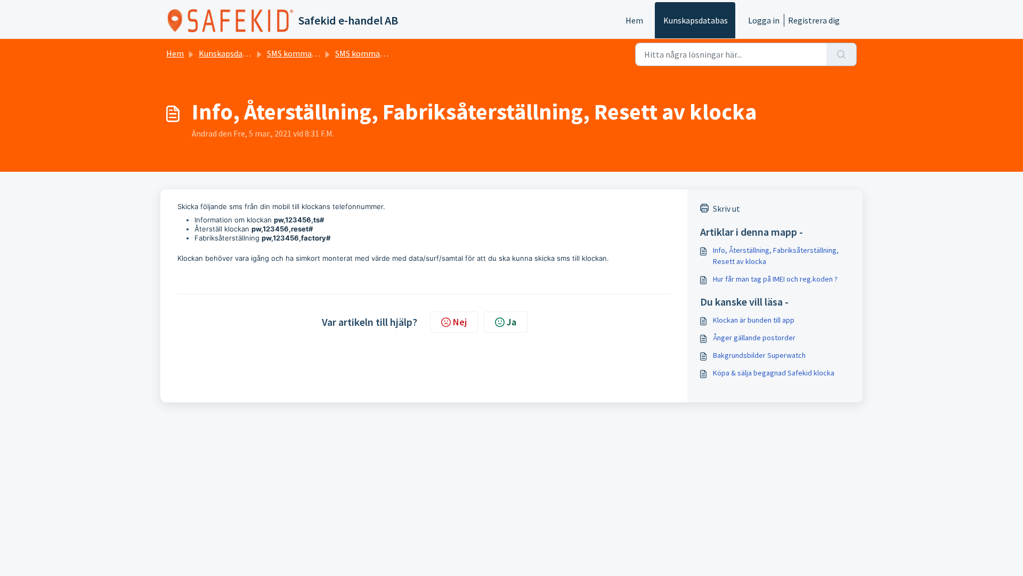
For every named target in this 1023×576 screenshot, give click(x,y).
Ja (511, 322)
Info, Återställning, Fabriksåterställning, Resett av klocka (776, 255)
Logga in (764, 20)
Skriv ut (726, 208)
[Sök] (841, 54)
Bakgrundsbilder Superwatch (759, 355)
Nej (460, 322)
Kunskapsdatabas (695, 20)
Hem (634, 20)
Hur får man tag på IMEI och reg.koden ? (775, 279)
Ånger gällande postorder (754, 337)
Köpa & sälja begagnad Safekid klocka (773, 373)
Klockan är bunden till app (753, 320)
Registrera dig (814, 20)
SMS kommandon (298, 53)
